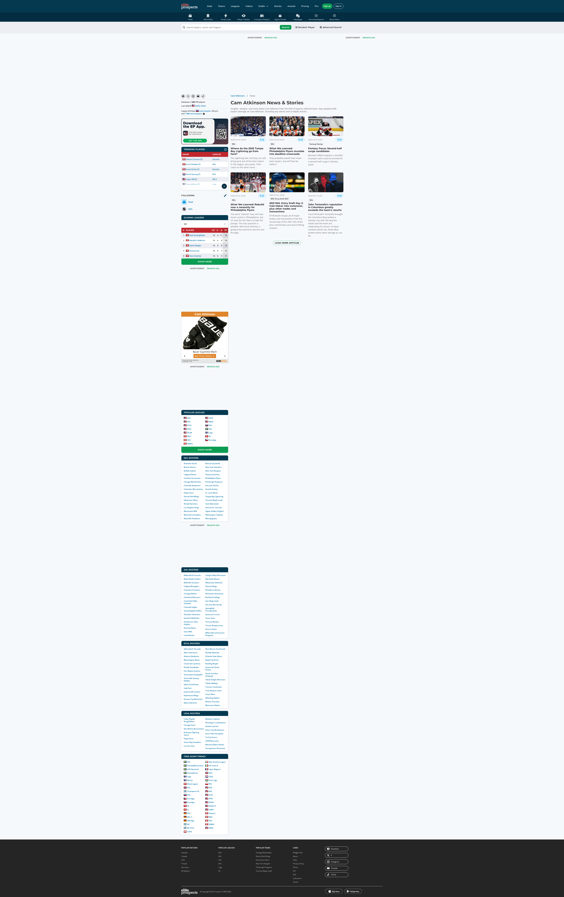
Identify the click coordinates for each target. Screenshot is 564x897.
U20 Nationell (193, 769)
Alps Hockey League (217, 762)
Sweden (184, 852)
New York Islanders (213, 467)
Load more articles (287, 243)
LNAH (211, 809)
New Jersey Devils (212, 463)
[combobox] (236, 27)
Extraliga (212, 440)
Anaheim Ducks (190, 463)
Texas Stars (210, 618)
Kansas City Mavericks (193, 699)
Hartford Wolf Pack (191, 618)
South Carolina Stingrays (211, 674)
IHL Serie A (213, 765)
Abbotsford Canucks (192, 575)
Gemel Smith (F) (192, 169)
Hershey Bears (190, 628)
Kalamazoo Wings (191, 695)
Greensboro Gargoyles (193, 674)
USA (183, 860)
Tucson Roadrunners (214, 625)
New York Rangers (213, 471)
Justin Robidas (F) (193, 164)
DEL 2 (189, 817)
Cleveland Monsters (192, 597)
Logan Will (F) (191, 179)
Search (285, 27)
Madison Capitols (212, 719)
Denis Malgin (195, 245)
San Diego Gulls (212, 601)
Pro (316, 6)
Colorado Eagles (190, 607)
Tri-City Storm (211, 737)
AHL (214, 164)
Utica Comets (211, 629)
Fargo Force (188, 738)
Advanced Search (332, 27)
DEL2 (214, 179)
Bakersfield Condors (192, 579)
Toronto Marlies (212, 622)
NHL (189, 418)
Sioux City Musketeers (214, 730)
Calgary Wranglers (191, 586)
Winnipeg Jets (211, 518)
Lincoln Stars (189, 746)
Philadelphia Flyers (213, 478)
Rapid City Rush (212, 660)
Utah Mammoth (212, 504)
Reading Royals (211, 663)
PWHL (211, 828)
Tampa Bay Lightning (214, 496)
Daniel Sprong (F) (193, 174)
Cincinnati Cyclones (192, 663)
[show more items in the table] (224, 186)
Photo (295, 867)
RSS (294, 874)
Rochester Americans (214, 593)
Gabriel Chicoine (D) (194, 159)
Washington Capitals (214, 515)
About (295, 856)
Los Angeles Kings (191, 507)
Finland (184, 863)
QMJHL (190, 443)
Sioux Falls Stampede (214, 733)
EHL (188, 787)
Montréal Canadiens (192, 515)
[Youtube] (198, 96)
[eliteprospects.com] (189, 6)
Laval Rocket (189, 635)
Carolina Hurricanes (192, 478)
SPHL (189, 429)
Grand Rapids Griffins (193, 611)
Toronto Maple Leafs (214, 500)
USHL (211, 418)
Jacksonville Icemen (192, 692)
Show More (205, 261)
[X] (188, 96)
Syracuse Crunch (212, 614)
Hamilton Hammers (192, 614)
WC (188, 824)
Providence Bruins (213, 590)
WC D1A (190, 828)
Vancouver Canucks (213, 507)
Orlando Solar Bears (213, 656)
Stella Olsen (200, 105)
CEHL (211, 776)
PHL (210, 784)
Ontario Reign (211, 586)
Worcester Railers (212, 705)
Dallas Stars (189, 493)
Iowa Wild (188, 631)
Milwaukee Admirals (213, 582)
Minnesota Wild (190, 511)
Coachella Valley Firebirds (190, 602)
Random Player (306, 27)
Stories (278, 6)
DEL (188, 813)
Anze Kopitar (205, 111)
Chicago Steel (189, 725)
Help (295, 860)
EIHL (211, 773)
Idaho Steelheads (191, 684)
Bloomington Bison (192, 660)
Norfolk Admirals (212, 652)
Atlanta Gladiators (191, 656)
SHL (210, 429)
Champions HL (193, 791)
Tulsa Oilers (210, 694)
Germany (185, 867)
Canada (184, 856)
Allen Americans (190, 652)
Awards (291, 6)
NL (210, 436)
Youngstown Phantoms (215, 748)
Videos (249, 6)
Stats (209, 6)
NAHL (211, 421)
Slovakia (215, 159)
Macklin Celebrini (197, 240)
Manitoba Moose (212, 579)
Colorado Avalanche (192, 485)
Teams (221, 6)
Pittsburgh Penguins (214, 482)
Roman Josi (194, 250)
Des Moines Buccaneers (194, 729)
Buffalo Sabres (190, 471)
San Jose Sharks (212, 485)
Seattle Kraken (211, 489)
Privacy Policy (298, 863)
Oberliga (190, 820)
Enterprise (297, 878)
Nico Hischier (195, 256)
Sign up (327, 6)
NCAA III (212, 806)
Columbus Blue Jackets (193, 489)
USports (212, 813)
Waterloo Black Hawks (214, 744)
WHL (189, 436)
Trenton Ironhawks (213, 687)
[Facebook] (183, 96)
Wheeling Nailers (212, 698)
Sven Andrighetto (197, 235)
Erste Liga (213, 780)
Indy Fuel (187, 688)
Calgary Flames (190, 474)
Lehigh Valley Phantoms (215, 575)
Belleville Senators (191, 582)
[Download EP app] (204, 131)
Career (295, 882)
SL (188, 809)
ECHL (189, 425)
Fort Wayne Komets (192, 671)
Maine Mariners (190, 703)
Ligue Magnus (215, 769)
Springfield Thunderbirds (211, 609)
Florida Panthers (191, 504)
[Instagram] (193, 96)
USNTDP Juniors (212, 741)
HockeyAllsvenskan (195, 765)
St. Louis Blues (211, 493)
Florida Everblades (191, 667)
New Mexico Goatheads (215, 649)
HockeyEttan (192, 773)
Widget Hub (297, 852)
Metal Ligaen (192, 784)
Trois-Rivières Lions (213, 690)
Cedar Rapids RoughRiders (189, 720)
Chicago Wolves (190, 593)
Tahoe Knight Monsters (215, 679)
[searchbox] (236, 27)
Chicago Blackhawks (192, 482)
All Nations (185, 871)
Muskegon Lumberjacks (215, 722)
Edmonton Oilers (191, 500)
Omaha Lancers (212, 726)
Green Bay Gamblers (192, 742)
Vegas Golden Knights (214, 511)
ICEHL (189, 831)
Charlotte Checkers (192, 590)
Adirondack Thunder (192, 649)
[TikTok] (203, 96)
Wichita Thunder (212, 701)
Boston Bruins (190, 467)
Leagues (235, 6)
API (294, 871)
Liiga (211, 432)
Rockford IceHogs (212, 597)
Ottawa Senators (212, 474)
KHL (214, 174)
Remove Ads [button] (369, 38)
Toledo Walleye (211, 683)
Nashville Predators (192, 518)
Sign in (338, 6)
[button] (334, 17)
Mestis (190, 780)
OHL (189, 440)
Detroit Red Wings (191, 496)
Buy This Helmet (206, 356)
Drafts (261, 6)
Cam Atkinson (238, 95)
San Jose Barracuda (213, 604)
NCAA (189, 432)
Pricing (305, 6)
